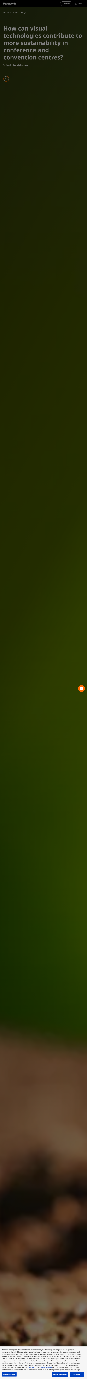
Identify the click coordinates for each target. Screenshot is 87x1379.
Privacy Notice (46, 1367)
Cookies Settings (9, 1374)
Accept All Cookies (60, 1374)
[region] (43, 1362)
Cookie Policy (32, 1367)
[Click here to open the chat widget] (81, 688)
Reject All (76, 1374)
